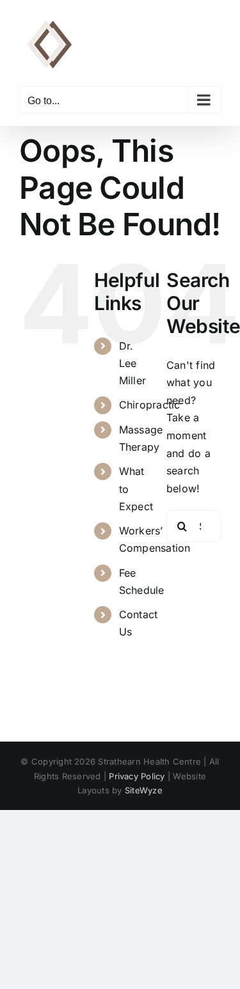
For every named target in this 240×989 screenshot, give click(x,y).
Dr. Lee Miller (132, 363)
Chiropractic (149, 404)
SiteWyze (144, 790)
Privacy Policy (136, 776)
